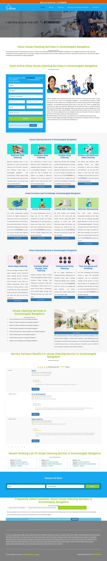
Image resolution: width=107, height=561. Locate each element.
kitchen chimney (80, 539)
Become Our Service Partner (45, 544)
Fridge (22, 535)
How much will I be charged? (17, 507)
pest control (72, 539)
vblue (12, 8)
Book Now (33, 125)
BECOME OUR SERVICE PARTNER (78, 7)
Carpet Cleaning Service (31, 544)
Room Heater (96, 535)
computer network (75, 541)
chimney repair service (39, 537)
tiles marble (87, 539)
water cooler (30, 537)
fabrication (94, 539)
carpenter (60, 537)
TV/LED (76, 535)
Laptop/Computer (29, 535)
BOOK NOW (17, 186)
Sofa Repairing (75, 537)
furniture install (67, 537)
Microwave (38, 535)
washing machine (16, 535)
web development (19, 544)
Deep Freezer (16, 537)
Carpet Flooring (48, 541)
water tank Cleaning (18, 539)
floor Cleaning (54, 539)
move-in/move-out (63, 539)
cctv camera (23, 537)
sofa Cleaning (9, 539)
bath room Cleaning (45, 539)
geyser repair (70, 535)
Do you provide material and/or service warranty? (42, 507)
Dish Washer (9, 537)
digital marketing (10, 544)
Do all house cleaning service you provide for (72, 507)
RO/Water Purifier (45, 535)
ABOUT (51, 7)
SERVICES (61, 7)
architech (8, 541)
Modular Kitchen (56, 541)
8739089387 (40, 22)
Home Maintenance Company (31, 554)
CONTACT (95, 7)
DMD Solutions (96, 554)
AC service (8, 535)
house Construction (38, 541)
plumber (55, 537)
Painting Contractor (27, 541)
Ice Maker (81, 535)
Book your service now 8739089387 (53, 3)
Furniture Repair (84, 537)
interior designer (66, 541)
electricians (49, 537)
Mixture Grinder (88, 535)
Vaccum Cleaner (55, 535)
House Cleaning (92, 537)
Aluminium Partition (17, 541)
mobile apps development (87, 541)
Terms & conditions (57, 544)
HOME (43, 7)
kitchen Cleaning (28, 539)
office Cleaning (36, 539)
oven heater (63, 535)
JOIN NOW (74, 519)
